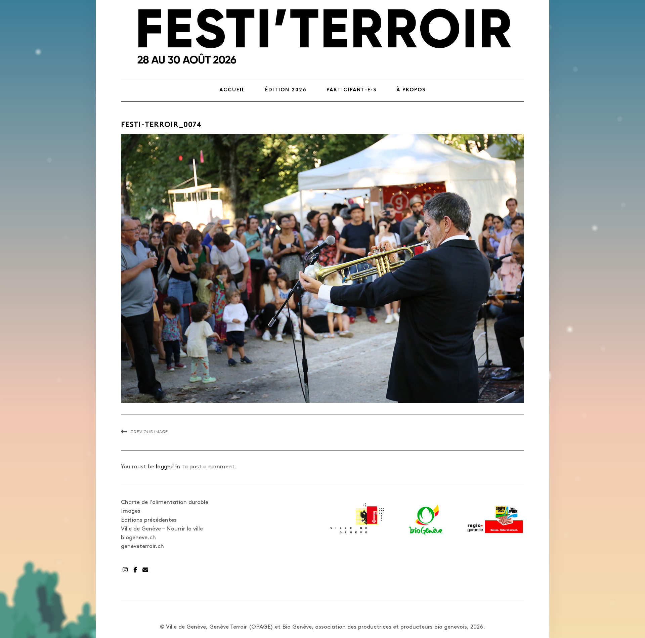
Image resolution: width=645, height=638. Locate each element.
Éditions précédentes (149, 520)
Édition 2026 (286, 90)
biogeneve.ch (138, 537)
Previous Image (149, 431)
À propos (411, 90)
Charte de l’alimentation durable (164, 502)
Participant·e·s (352, 90)
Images (130, 511)
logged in (168, 466)
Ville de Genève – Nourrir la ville (162, 528)
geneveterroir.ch (142, 546)
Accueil (232, 90)
